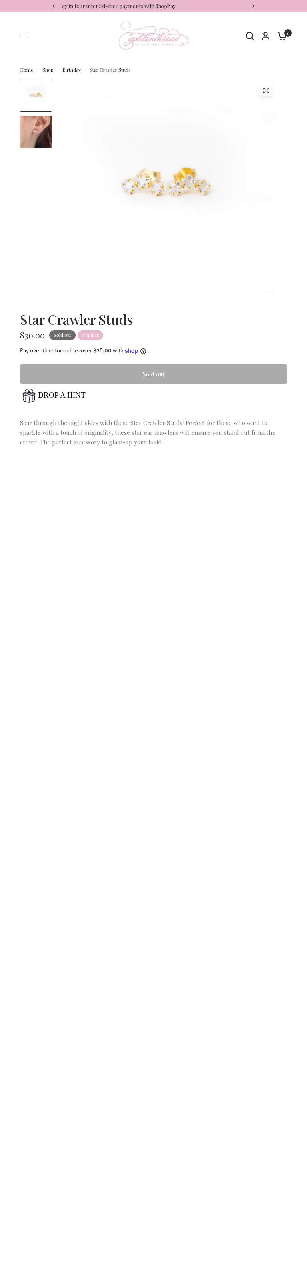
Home (27, 69)
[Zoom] (266, 90)
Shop (48, 69)
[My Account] (265, 36)
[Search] (250, 36)
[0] (280, 36)
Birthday (71, 69)
